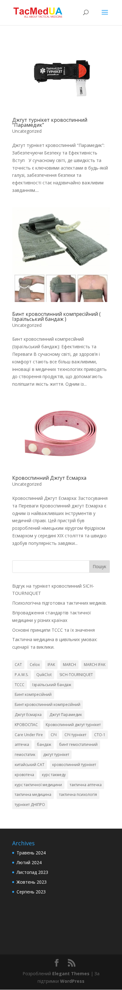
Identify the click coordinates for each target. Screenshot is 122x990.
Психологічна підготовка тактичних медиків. (59, 603)
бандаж (44, 744)
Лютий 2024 (29, 862)
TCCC (19, 684)
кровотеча (24, 774)
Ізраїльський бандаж (51, 684)
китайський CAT (29, 764)
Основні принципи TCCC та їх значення (53, 630)
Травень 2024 (31, 853)
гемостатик (25, 754)
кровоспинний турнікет (74, 764)
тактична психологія (78, 794)
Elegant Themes (70, 973)
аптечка (22, 744)
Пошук (99, 566)
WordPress (72, 981)
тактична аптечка (86, 784)
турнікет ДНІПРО (30, 804)
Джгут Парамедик (65, 714)
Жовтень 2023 (32, 882)
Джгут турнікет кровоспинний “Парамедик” (49, 122)
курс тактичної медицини (38, 784)
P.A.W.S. (21, 674)
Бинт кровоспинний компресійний (47, 704)
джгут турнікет (56, 754)
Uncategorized (27, 131)
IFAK (51, 664)
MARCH (69, 664)
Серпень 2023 (31, 892)
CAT (18, 664)
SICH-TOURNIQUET (76, 674)
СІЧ (54, 734)
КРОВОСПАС (26, 724)
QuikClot (44, 674)
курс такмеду (54, 774)
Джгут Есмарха (28, 714)
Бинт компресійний (33, 694)
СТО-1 (99, 734)
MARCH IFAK (94, 664)
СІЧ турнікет (75, 734)
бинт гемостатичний (78, 744)
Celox (35, 664)
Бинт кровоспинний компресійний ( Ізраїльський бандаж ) (56, 316)
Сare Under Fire (29, 734)
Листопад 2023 (32, 872)
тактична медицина (33, 794)
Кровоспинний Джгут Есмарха (49, 477)
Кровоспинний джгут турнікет (73, 724)
